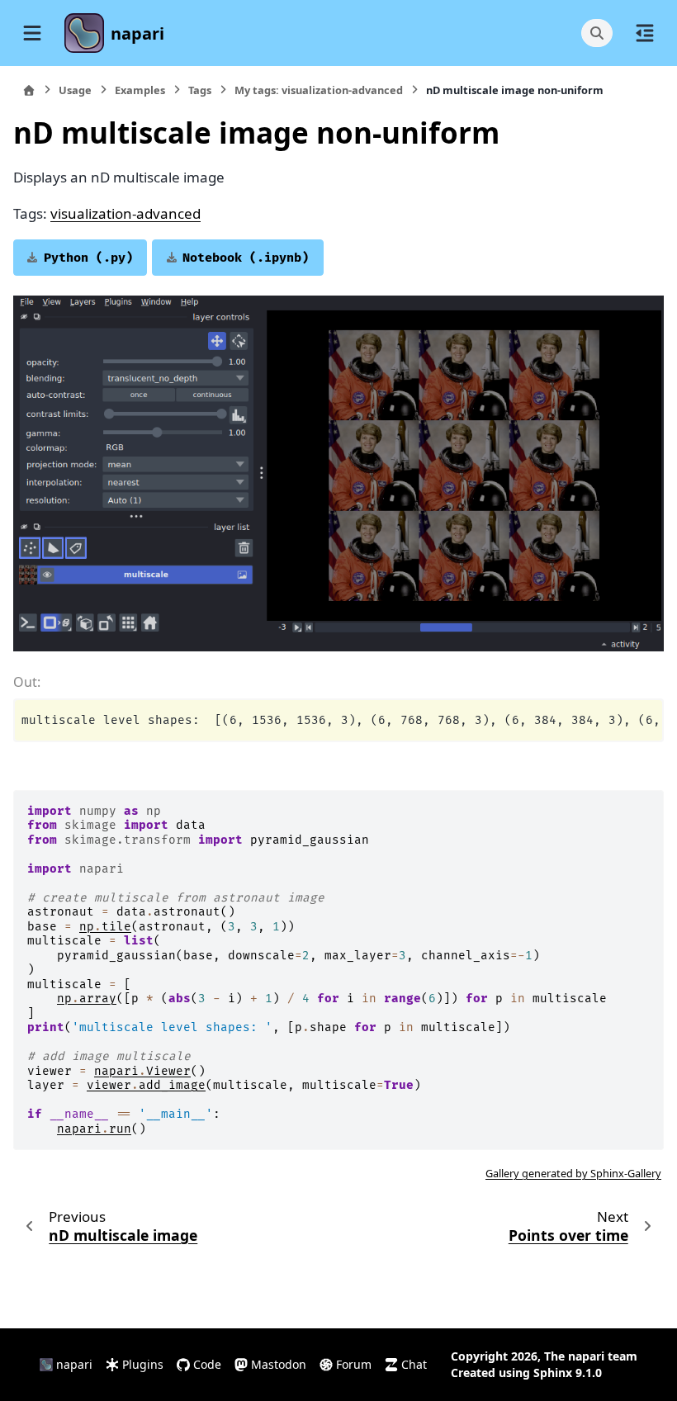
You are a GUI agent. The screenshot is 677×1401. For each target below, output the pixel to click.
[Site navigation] (32, 33)
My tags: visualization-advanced (318, 90)
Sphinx (552, 1372)
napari (137, 33)
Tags (199, 90)
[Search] (597, 33)
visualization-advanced (125, 213)
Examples (140, 90)
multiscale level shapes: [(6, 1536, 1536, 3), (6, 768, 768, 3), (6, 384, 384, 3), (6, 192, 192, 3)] (341, 720)
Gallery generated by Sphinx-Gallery (573, 1173)
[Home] (29, 90)
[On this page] (645, 33)
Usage (75, 90)
